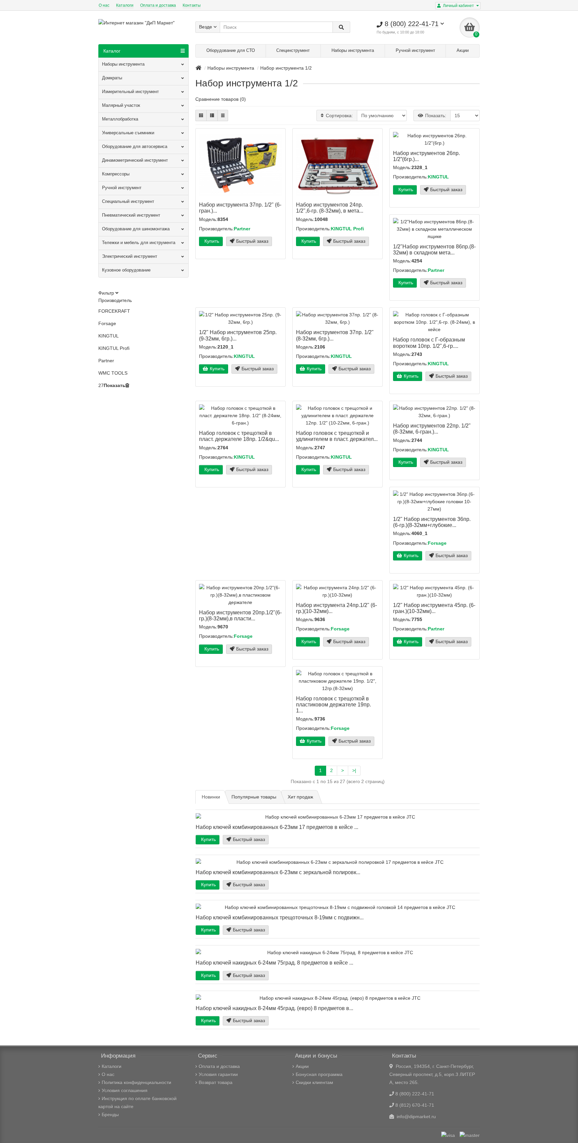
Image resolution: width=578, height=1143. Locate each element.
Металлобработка (120, 119)
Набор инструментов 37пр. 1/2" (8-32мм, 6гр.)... (335, 335)
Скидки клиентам (314, 1082)
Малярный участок (121, 105)
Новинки (211, 796)
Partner (106, 360)
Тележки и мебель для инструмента (138, 242)
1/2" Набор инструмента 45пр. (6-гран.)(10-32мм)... (434, 608)
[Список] (212, 115)
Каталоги (124, 5)
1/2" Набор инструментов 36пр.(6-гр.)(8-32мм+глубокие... (432, 522)
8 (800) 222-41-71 (414, 1093)
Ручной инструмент (415, 50)
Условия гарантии (218, 1074)
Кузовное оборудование (126, 270)
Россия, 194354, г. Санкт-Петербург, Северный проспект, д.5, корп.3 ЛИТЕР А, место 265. (432, 1074)
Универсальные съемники (128, 132)
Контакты (192, 5)
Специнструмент (293, 50)
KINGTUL (108, 335)
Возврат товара (215, 1082)
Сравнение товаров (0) (220, 99)
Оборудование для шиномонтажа (136, 228)
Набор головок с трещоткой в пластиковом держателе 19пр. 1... (333, 704)
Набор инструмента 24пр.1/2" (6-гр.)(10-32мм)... (336, 608)
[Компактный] (222, 115)
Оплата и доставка (158, 5)
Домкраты (112, 77)
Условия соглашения (125, 1090)
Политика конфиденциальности (136, 1082)
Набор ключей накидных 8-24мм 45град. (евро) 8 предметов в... (274, 1008)
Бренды (110, 1114)
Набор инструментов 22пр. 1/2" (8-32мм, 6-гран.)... (432, 429)
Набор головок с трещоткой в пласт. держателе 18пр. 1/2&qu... (239, 436)
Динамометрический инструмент (135, 160)
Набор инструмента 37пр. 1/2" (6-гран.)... (240, 208)
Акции (463, 50)
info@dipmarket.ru (415, 1116)
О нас (104, 5)
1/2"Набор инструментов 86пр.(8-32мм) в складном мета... (434, 249)
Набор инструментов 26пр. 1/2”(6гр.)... (426, 156)
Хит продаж (300, 796)
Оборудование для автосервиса (134, 146)
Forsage (107, 323)
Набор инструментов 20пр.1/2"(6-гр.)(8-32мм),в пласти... (240, 615)
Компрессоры (115, 173)
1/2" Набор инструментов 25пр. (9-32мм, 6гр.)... (238, 335)
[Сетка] (201, 115)
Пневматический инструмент (131, 215)
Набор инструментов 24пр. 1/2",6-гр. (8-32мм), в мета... (329, 208)
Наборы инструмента (352, 50)
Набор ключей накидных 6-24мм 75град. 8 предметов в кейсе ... (274, 963)
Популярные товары (253, 796)
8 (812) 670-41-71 (414, 1105)
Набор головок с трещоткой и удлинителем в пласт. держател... (337, 436)
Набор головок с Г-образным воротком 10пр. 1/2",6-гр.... (429, 342)
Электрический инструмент (129, 256)
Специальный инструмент (128, 201)
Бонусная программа (319, 1074)
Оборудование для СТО (230, 50)
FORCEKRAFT (114, 311)
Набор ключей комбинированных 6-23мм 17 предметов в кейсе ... (277, 827)
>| (354, 770)
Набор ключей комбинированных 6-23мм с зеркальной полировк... (278, 872)
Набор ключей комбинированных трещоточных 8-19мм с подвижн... (280, 917)
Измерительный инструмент (130, 91)
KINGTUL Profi (113, 348)
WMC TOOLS (112, 373)
